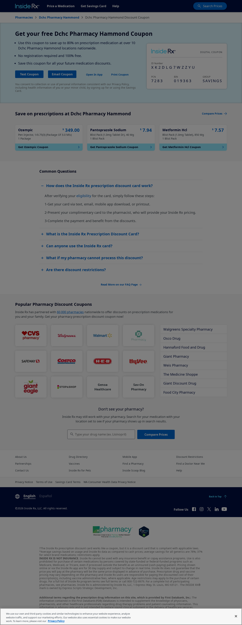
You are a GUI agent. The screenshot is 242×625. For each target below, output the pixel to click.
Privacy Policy (56, 621)
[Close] (236, 616)
